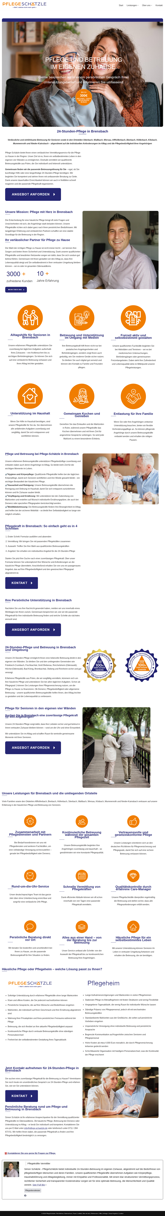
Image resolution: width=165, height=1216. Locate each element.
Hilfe (100, 1213)
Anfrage (105, 1213)
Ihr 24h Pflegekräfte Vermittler (83, 1146)
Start (121, 5)
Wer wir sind (86, 1213)
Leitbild (79, 1213)
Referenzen (94, 1213)
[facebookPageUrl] (25, 1196)
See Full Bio (38, 1185)
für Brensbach (111, 1146)
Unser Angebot (113, 1213)
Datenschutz (68, 1213)
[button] (151, 5)
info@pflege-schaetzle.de (35, 1128)
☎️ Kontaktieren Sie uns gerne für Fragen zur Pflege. (30, 1153)
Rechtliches (59, 1213)
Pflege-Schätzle (54, 1146)
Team (74, 1213)
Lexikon (121, 1213)
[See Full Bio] (46, 1185)
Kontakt (159, 5)
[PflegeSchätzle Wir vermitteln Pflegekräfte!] (24, 5)
